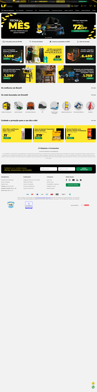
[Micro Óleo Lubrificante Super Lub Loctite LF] (16, 245)
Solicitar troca (4, 312)
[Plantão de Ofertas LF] (48, 1)
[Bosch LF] (8, 268)
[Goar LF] (72, 265)
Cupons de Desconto (28, 317)
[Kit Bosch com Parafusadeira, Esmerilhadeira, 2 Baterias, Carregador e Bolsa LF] (76, 83)
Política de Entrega (28, 310)
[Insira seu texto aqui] (18, 179)
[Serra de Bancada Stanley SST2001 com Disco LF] (28, 83)
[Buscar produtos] (68, 5)
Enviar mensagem (5, 310)
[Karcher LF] (40, 262)
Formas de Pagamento (28, 315)
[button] (93, 383)
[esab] (88, 262)
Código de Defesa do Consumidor (31, 308)
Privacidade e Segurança (53, 312)
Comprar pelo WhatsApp (7, 308)
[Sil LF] (56, 265)
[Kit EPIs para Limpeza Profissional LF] (44, 63)
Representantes (51, 317)
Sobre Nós (49, 308)
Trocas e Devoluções (28, 312)
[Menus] (90, 6)
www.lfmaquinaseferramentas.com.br (43, 326)
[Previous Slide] (2, 26)
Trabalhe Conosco (51, 315)
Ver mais (93, 88)
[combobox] (45, 5)
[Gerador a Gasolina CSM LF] (80, 63)
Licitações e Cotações (76, 6)
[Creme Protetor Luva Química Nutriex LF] (80, 245)
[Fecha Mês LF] (48, 26)
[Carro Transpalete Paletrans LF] (12, 63)
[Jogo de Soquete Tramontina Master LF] (48, 245)
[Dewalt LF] (24, 262)
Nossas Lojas (50, 310)
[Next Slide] (95, 26)
